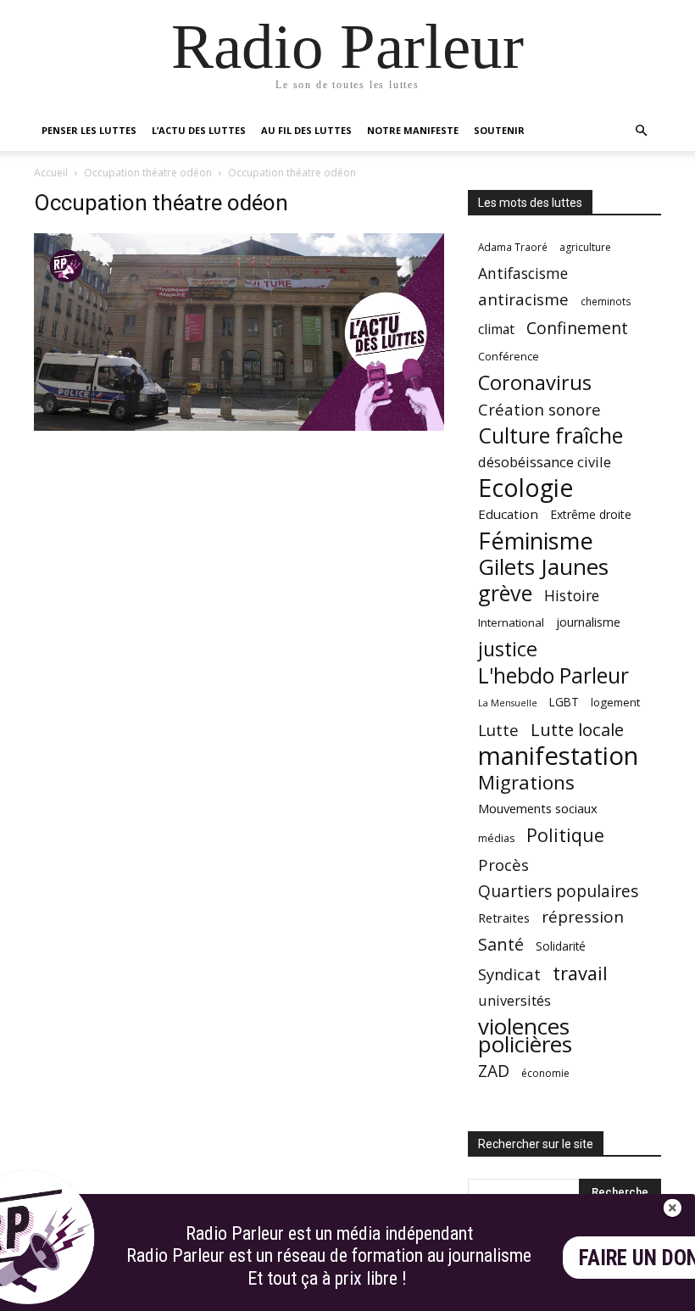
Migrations (526, 782)
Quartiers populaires (558, 891)
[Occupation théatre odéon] (239, 426)
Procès (503, 864)
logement (615, 702)
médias (496, 838)
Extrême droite (590, 514)
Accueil (51, 172)
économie (545, 1073)
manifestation (558, 756)
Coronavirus (535, 383)
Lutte (498, 730)
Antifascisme (523, 273)
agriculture (585, 247)
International (511, 622)
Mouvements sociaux (538, 808)
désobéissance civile (544, 462)
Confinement (577, 328)
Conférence (508, 356)
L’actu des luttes (199, 130)
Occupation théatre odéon (148, 172)
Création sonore (539, 409)
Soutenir (499, 130)
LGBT (564, 702)
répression (583, 917)
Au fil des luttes (306, 130)
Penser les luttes (89, 130)
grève (505, 593)
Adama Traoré (513, 247)
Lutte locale (577, 730)
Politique (565, 835)
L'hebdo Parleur (553, 675)
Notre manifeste (413, 130)
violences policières (525, 1035)
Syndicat (509, 974)
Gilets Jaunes (543, 567)
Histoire (571, 596)
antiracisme (523, 300)
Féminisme (535, 541)
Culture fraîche (550, 435)
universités (514, 1000)
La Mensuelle (507, 703)
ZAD (493, 1070)
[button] (640, 131)
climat (496, 329)
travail (580, 973)
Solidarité (561, 946)
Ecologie (525, 488)
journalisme (588, 622)
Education (508, 513)
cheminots (606, 301)
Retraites (504, 917)
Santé (501, 944)
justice (507, 649)
